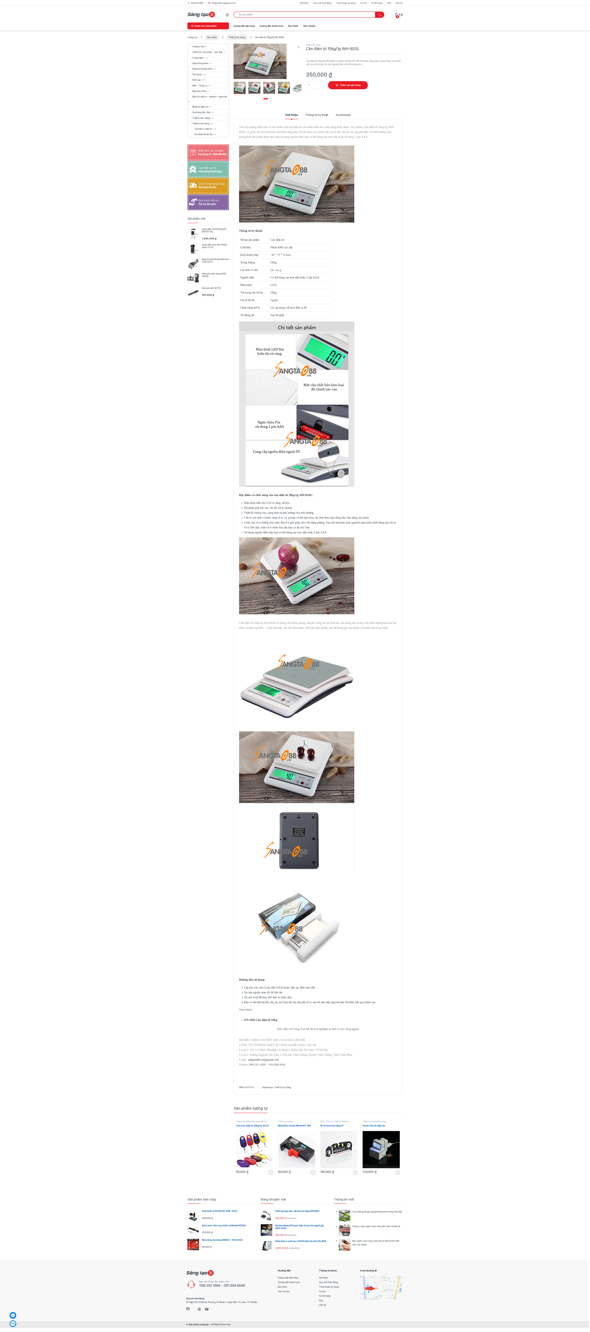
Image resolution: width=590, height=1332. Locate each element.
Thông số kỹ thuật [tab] (316, 115)
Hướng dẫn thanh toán (271, 26)
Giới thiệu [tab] (291, 115)
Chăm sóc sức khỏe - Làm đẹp (207, 52)
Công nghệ (197, 57)
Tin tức (363, 3)
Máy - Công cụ (326, 1121)
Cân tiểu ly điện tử (258, 1121)
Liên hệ (399, 3)
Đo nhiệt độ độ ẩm (203, 134)
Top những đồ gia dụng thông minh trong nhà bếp (377, 1211)
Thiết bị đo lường (236, 37)
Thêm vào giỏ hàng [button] (270, 1172)
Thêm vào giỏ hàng (350, 85)
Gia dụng (382, 1121)
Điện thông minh (200, 63)
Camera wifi (198, 46)
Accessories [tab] (343, 115)
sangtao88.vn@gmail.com (223, 3)
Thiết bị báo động (201, 118)
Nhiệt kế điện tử (200, 106)
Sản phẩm (212, 37)
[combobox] (304, 15)
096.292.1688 (197, 3)
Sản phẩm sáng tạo (199, 1324)
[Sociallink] (188, 1308)
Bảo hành (293, 26)
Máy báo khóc (199, 91)
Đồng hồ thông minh (202, 68)
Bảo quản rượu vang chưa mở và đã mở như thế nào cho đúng (375, 1243)
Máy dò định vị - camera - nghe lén (209, 96)
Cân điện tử (277, 239)
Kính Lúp (196, 80)
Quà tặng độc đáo (201, 112)
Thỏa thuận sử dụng (345, 3)
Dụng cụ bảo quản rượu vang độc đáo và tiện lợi (376, 1226)
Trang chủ (192, 37)
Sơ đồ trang (376, 3)
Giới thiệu (304, 3)
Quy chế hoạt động (322, 3)
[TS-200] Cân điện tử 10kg (260, 1019)
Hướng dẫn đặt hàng (244, 26)
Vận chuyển (309, 26)
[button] (298, 47)
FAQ (389, 3)
